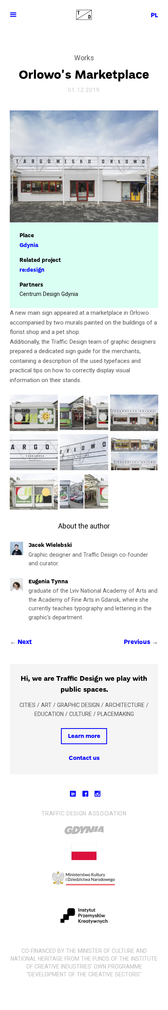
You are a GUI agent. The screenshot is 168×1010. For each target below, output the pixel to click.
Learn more (84, 736)
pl (154, 16)
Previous (137, 642)
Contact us (84, 758)
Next (25, 642)
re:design (32, 270)
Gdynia (29, 245)
